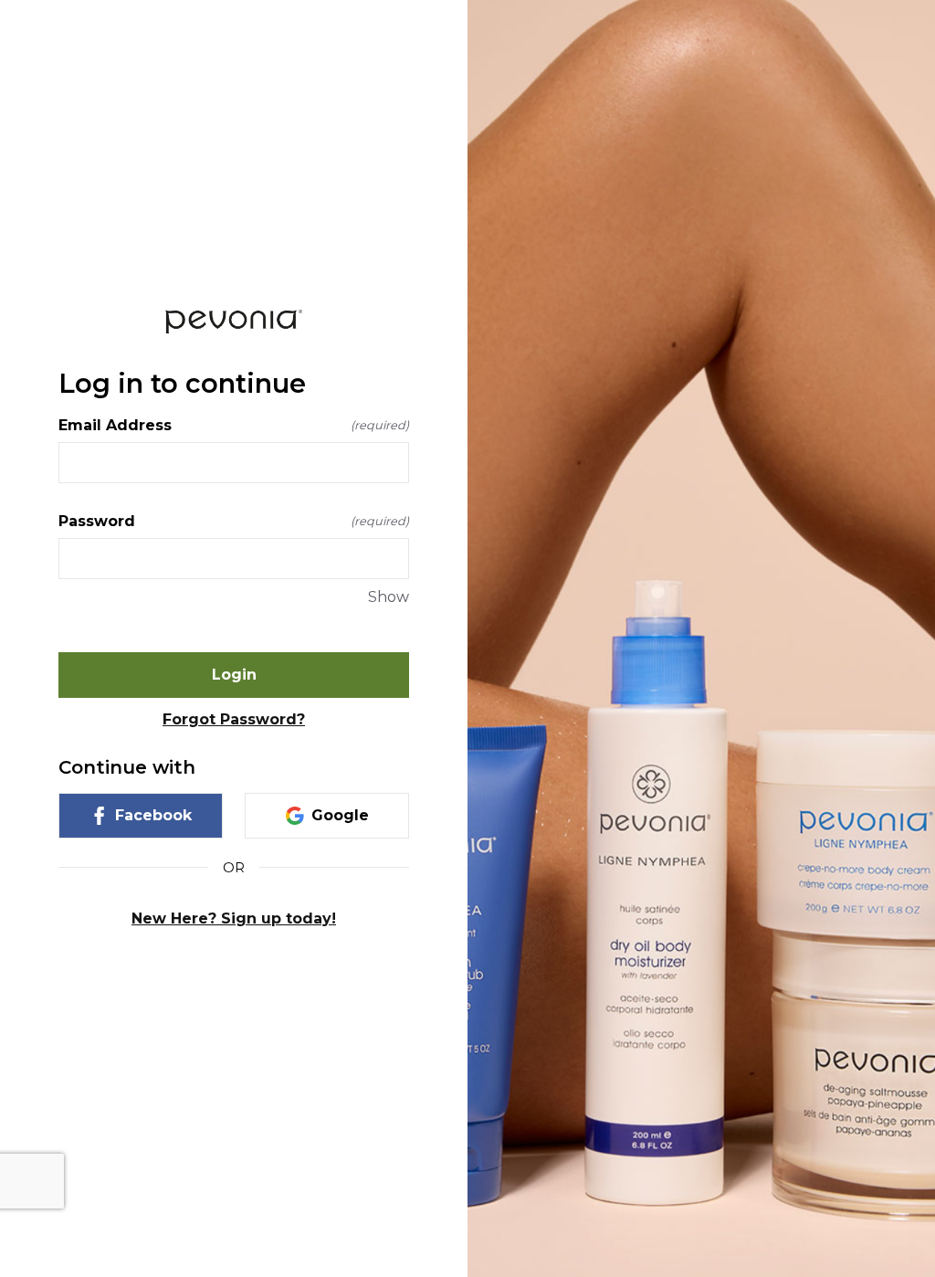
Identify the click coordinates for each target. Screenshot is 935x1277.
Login (234, 674)
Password (233, 521)
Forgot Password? (234, 719)
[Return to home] (233, 321)
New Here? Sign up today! (233, 918)
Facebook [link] (153, 815)
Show (388, 597)
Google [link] (340, 815)
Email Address (233, 425)
